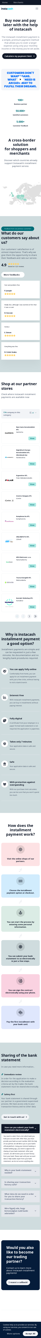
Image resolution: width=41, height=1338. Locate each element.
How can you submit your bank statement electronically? (19, 1128)
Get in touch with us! (14, 1117)
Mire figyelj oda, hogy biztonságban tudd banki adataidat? (16, 1211)
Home (5, 2)
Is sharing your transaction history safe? (17, 1183)
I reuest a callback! (18, 1282)
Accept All (30, 1333)
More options (13, 1333)
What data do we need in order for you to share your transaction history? (19, 1196)
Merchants (18, 2)
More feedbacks (12, 274)
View (32, 438)
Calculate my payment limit (18, 56)
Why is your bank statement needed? (18, 1171)
